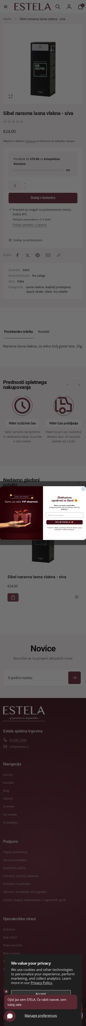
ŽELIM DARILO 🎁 (64, 522)
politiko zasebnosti (68, 529)
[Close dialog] (83, 489)
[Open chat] (10, 1016)
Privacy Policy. (42, 983)
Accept (40, 994)
